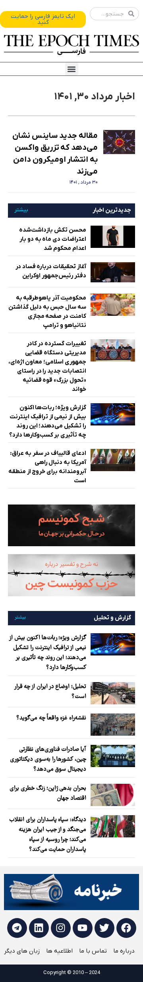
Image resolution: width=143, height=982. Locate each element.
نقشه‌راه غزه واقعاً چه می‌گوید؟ (51, 718)
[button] (71, 68)
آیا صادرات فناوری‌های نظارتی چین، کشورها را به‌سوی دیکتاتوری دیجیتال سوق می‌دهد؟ (48, 759)
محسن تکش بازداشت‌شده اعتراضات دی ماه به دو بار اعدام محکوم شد (52, 239)
